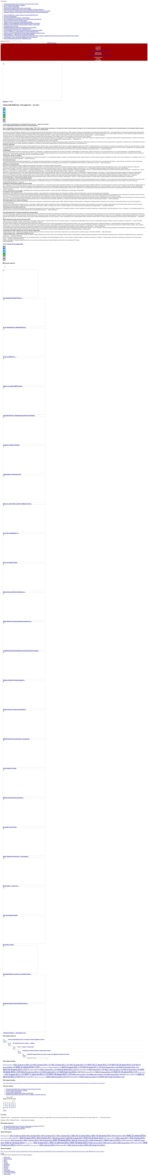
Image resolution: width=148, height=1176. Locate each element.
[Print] (74, 121)
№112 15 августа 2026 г (16, 1083)
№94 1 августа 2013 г (33, 1069)
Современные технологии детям (12, 474)
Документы (98, 54)
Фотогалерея (98, 57)
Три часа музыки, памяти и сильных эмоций (15, 20)
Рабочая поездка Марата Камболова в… (14, 592)
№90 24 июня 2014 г (8, 1064)
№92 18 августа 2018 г (119, 1135)
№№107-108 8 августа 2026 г (87, 1083)
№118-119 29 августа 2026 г (65, 1083)
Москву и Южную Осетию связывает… (14, 680)
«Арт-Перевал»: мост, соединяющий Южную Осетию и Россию (20, 37)
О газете (98, 46)
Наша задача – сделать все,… (11, 886)
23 (15, 1105)
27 (9, 1107)
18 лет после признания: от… (11, 533)
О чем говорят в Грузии (9, 768)
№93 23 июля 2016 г (72, 1067)
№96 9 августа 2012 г (70, 1072)
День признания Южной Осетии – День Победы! (17, 17)
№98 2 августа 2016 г (97, 1074)
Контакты (6, 1165)
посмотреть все (6, 1152)
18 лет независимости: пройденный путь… (15, 327)
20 (9, 1105)
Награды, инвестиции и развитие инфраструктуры (17, 503)
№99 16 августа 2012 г (90, 1077)
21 (11, 1105)
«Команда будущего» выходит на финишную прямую (18, 22)
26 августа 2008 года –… (9, 356)
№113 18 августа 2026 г (25, 1083)
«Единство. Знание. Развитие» (11, 445)
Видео (98, 58)
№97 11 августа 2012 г (37, 1074)
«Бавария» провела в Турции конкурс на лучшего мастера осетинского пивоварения (26, 12)
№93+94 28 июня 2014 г (15, 1069)
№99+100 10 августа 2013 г (112, 1077)
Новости (98, 48)
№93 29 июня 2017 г (92, 1067)
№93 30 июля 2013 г (110, 1067)
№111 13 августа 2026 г (7, 1083)
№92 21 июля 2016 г (27, 1067)
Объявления (7, 1170)
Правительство (100, 51)
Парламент (107, 51)
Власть (98, 49)
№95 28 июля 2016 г (62, 1140)
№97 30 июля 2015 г (60, 1074)
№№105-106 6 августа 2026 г (76, 1083)
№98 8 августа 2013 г (129, 1074)
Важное (5, 101)
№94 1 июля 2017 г (48, 1069)
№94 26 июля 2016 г (66, 1069)
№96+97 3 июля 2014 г (104, 1072)
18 (5, 1105)
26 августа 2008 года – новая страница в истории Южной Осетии (21, 15)
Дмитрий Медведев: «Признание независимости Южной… (19, 415)
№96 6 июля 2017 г (50, 1072)
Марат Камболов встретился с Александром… (16, 856)
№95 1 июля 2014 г (82, 1069)
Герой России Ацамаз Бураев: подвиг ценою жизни (17, 8)
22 (13, 1105)
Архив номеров (8, 1158)
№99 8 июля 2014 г (73, 1077)
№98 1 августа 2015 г (80, 1074)
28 (11, 1107)
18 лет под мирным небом (10, 562)
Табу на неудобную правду (10, 915)
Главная (6, 1163)
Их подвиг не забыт (8, 944)
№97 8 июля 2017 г (14, 1074)
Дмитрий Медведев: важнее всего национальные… (17, 974)
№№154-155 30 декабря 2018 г (15, 244)
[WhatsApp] (74, 116)
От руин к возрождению (10, 16)
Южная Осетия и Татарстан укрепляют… (14, 709)
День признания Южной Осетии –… (13, 298)
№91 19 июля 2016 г (42, 1065)
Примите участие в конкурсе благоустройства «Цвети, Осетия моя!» (22, 24)
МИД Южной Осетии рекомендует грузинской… (16, 739)
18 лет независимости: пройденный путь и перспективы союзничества (22, 19)
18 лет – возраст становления (11, 6)
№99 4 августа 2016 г (56, 1077)
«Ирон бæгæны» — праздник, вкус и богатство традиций (19, 34)
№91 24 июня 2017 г (60, 1065)
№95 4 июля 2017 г (96, 1069)
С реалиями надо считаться (11, 26)
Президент (92, 51)
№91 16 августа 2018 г (23, 1065)
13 (9, 1104)
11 (5, 1104)
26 (7, 1107)
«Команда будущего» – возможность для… (14, 1032)
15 (13, 1104)
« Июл (4, 1110)
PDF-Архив (98, 60)
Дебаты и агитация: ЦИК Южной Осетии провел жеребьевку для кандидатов (24, 33)
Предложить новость (9, 1171)
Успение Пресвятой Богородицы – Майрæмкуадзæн (17, 28)
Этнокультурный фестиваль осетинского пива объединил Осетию (21, 4)
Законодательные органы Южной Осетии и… (15, 1003)
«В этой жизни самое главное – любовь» (14, 5)
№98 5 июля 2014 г (114, 1074)
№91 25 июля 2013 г (78, 1065)
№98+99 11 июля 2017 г (28, 1077)
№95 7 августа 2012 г (114, 1069)
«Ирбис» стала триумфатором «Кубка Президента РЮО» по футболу (22, 23)
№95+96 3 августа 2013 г (31, 1072)
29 (13, 1107)
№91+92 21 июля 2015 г (99, 1064)
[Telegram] (74, 111)
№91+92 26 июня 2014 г (123, 1064)
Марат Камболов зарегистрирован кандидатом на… (17, 621)
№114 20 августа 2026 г (35, 1083)
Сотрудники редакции (9, 1172)
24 (3, 1107)
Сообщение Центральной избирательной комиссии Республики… (21, 650)
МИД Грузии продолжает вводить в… (13, 797)
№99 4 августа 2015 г (35, 1145)
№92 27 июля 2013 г (44, 1067)
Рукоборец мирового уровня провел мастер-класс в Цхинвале (20, 27)
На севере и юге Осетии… (10, 827)
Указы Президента (92, 55)
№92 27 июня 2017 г (55, 1067)
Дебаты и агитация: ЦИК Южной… (13, 386)
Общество (98, 52)
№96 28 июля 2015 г (88, 1072)
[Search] (21, 41)
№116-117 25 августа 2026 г (54, 1083)
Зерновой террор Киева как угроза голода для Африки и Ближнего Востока (24, 9)
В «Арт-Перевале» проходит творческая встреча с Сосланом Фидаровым (23, 30)
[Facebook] (74, 113)
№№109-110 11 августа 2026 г (99, 1083)
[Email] (74, 118)
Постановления (108, 55)
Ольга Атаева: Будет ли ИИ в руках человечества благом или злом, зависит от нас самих (27, 10)
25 (5, 1107)
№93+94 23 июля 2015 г (129, 1067)
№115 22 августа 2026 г (44, 1083)
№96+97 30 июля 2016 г (125, 1072)
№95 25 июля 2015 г (131, 1069)
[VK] (74, 108)
